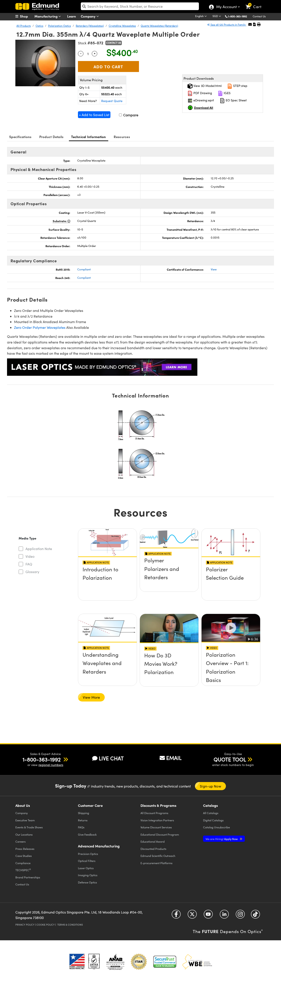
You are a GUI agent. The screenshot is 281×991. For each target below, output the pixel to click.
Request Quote (111, 101)
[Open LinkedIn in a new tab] (224, 915)
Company (88, 16)
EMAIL (174, 757)
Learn (71, 16)
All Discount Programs (154, 813)
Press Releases (24, 849)
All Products (23, 25)
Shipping (83, 813)
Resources (122, 136)
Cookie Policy (45, 924)
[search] (140, 6)
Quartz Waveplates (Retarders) (159, 25)
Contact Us (259, 16)
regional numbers (50, 765)
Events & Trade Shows (29, 827)
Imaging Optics (87, 875)
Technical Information (88, 136)
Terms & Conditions (70, 924)
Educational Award (152, 841)
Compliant (84, 269)
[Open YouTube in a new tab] (208, 915)
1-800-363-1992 (237, 16)
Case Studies (23, 856)
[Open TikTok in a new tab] (255, 915)
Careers (20, 841)
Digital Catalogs (213, 820)
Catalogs (210, 813)
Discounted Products (153, 849)
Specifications (20, 136)
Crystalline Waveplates (122, 25)
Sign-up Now (210, 786)
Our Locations (24, 834)
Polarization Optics (59, 25)
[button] (239, 16)
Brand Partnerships (27, 877)
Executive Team (25, 820)
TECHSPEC (23, 870)
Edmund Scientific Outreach (157, 856)
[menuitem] (26, 16)
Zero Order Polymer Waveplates (39, 327)
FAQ (28, 564)
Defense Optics (87, 882)
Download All (203, 107)
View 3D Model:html (207, 86)
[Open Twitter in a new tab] (192, 915)
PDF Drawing (202, 93)
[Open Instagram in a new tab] (240, 915)
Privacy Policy (24, 924)
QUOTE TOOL (230, 759)
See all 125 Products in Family (228, 24)
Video (29, 556)
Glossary (32, 571)
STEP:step (239, 86)
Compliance (23, 863)
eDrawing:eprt (203, 100)
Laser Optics (86, 868)
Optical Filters (86, 861)
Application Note (38, 548)
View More (91, 697)
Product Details (51, 136)
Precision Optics (88, 854)
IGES (227, 93)
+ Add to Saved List (94, 114)
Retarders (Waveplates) (90, 25)
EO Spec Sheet (236, 100)
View (214, 269)
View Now (107, 582)
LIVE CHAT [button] (111, 758)
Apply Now (221, 839)
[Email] (250, 24)
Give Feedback (87, 834)
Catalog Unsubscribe (216, 827)
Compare (130, 115)
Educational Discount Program (159, 834)
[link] (255, 3)
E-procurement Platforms (156, 863)
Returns (83, 820)
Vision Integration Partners (157, 820)
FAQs (81, 827)
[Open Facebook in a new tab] (176, 915)
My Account (226, 7)
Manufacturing (46, 16)
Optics (39, 25)
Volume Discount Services (156, 827)
